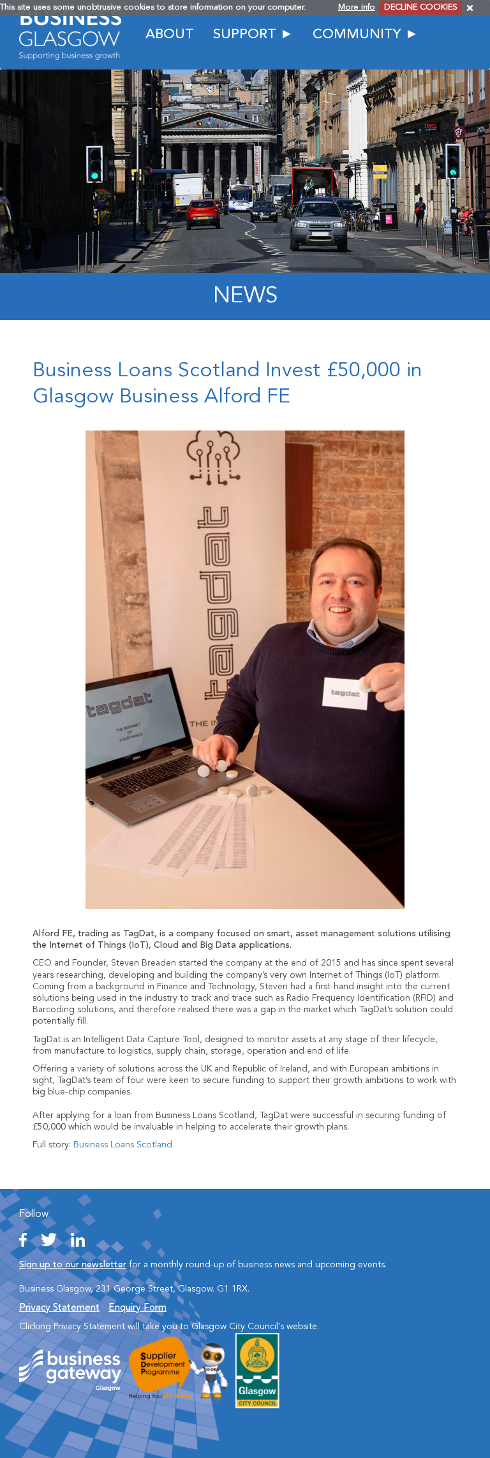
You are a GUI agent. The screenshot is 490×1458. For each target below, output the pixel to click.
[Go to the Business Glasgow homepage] (70, 34)
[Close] (470, 8)
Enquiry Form (137, 1308)
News (245, 296)
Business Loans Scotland (122, 1144)
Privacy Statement (59, 1308)
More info (356, 7)
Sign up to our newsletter (72, 1264)
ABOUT (169, 34)
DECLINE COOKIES (420, 7)
